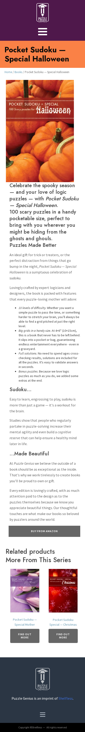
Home (8, 72)
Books (18, 72)
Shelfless (65, 698)
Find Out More (25, 636)
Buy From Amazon (44, 531)
